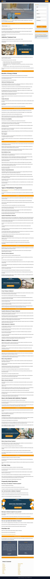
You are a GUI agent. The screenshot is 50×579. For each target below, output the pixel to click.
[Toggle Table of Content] (9, 26)
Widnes (3, 534)
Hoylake (19, 570)
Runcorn (5, 534)
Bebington (10, 534)
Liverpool (3, 566)
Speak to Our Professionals (17, 536)
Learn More (17, 195)
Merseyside (3, 567)
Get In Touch (41, 31)
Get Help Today (18, 518)
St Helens (3, 568)
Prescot (7, 534)
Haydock (3, 573)
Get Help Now (17, 13)
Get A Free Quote (18, 557)
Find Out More (17, 455)
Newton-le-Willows (20, 563)
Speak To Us (17, 245)
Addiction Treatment (9, 20)
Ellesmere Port (13, 534)
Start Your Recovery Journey (17, 108)
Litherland (19, 564)
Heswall (19, 568)
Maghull (19, 569)
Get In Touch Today (17, 23)
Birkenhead (3, 569)
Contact (47, 1)
